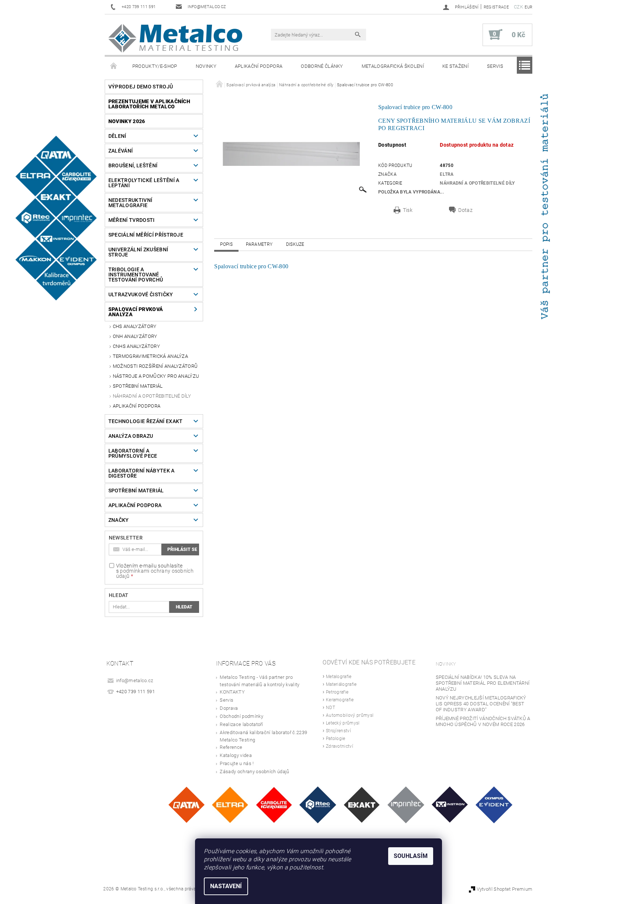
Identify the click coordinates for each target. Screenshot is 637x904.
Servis (495, 66)
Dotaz (465, 210)
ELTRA (446, 174)
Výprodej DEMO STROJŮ (140, 87)
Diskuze (295, 244)
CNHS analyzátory (136, 346)
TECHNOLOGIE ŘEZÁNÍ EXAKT (145, 421)
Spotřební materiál (138, 386)
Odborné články (322, 66)
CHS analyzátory (135, 326)
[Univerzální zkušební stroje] (450, 804)
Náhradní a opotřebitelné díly (152, 396)
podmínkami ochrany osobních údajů (155, 573)
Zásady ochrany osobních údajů (254, 771)
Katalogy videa (235, 755)
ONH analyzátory (135, 336)
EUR (528, 7)
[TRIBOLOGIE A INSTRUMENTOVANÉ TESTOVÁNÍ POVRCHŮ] (317, 804)
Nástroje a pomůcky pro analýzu (156, 376)
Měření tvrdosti (131, 220)
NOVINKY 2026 (126, 121)
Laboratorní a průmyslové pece (132, 453)
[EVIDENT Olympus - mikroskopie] (494, 804)
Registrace (496, 7)
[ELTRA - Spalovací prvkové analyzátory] (230, 804)
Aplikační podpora (258, 66)
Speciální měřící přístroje (145, 235)
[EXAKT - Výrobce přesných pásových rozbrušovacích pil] (362, 804)
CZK (518, 7)
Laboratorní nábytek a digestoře (141, 473)
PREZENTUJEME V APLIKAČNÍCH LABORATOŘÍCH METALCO (149, 103)
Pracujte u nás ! (237, 763)
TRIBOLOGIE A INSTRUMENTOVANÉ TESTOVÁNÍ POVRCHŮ (135, 274)
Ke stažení (455, 66)
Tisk (408, 210)
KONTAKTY (232, 692)
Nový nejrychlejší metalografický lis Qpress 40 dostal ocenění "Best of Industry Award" (481, 703)
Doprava (229, 708)
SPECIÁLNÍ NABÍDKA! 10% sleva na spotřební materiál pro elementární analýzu (483, 683)
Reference (231, 747)
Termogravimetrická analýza (150, 356)
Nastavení (226, 886)
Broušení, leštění (132, 165)
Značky (118, 520)
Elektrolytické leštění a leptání (144, 182)
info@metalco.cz (134, 680)
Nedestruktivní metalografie (130, 202)
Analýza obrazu (130, 436)
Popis (226, 244)
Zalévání (120, 151)
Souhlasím (411, 855)
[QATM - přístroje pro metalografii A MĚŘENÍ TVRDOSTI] (186, 804)
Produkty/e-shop (154, 66)
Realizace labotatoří (241, 724)
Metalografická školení (393, 66)
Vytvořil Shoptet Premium (505, 889)
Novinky (206, 66)
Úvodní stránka (114, 66)
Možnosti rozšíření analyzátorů (155, 366)
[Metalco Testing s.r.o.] (175, 38)
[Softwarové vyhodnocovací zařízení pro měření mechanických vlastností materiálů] (405, 804)
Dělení (117, 136)
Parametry (259, 244)
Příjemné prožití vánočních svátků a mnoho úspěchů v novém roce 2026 (483, 721)
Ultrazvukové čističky (140, 294)
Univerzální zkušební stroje (138, 252)
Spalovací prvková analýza (135, 311)
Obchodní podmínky (241, 716)
